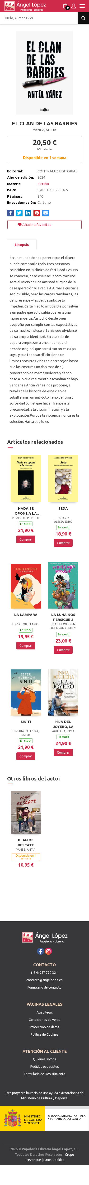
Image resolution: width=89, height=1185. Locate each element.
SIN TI (26, 722)
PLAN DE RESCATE (26, 842)
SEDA (63, 508)
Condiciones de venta (45, 1020)
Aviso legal (45, 1012)
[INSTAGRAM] (48, 951)
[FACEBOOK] (40, 951)
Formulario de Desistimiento (44, 1074)
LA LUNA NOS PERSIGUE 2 (63, 617)
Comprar (25, 539)
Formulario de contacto (44, 987)
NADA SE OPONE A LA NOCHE (26, 510)
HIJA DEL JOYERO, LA (63, 724)
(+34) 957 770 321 (44, 973)
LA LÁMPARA (25, 615)
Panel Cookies (53, 1160)
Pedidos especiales (44, 1066)
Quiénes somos (44, 1059)
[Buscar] (83, 18)
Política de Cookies (44, 1034)
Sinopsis (21, 245)
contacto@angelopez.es (44, 980)
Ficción (43, 184)
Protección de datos (44, 1027)
